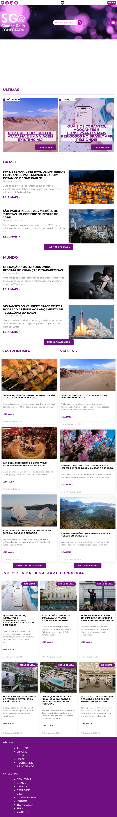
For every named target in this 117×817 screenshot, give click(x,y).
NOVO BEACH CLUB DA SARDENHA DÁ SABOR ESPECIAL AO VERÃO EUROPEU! (27, 531)
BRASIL (21, 782)
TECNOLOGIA (25, 804)
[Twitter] (2, 3)
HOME (21, 759)
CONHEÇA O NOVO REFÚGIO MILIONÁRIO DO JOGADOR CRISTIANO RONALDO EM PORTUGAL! (57, 700)
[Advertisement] (58, 62)
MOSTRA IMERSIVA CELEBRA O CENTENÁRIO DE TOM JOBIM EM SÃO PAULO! (19, 699)
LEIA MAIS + (11, 197)
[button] (112, 22)
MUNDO (22, 801)
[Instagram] (7, 3)
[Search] (80, 22)
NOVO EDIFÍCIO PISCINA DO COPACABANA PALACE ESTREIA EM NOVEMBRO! (56, 617)
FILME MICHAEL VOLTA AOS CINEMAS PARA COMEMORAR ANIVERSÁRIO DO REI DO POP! (97, 617)
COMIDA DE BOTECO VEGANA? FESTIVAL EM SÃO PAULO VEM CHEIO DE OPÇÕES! (29, 396)
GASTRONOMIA (26, 797)
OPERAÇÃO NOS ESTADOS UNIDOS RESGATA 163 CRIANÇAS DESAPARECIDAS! (33, 268)
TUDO (20, 808)
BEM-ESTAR (24, 779)
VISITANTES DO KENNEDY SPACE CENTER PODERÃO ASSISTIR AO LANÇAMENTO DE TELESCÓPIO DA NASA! (33, 309)
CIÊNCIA (22, 786)
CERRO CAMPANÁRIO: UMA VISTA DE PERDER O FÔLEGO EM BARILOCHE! (86, 534)
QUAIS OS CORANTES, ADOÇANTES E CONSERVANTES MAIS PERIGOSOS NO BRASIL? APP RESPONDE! (30, 133)
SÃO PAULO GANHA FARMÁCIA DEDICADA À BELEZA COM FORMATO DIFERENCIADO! (97, 699)
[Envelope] (62, 3)
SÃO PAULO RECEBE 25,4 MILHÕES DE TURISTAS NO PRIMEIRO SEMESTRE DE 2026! (30, 214)
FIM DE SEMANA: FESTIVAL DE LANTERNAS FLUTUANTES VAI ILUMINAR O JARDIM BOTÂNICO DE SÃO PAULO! (34, 175)
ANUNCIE (23, 748)
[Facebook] (16, 3)
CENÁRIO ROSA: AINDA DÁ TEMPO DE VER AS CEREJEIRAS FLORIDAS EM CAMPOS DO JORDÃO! (86, 135)
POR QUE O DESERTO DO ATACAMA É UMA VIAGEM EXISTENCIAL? (84, 396)
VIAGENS (22, 812)
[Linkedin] (11, 3)
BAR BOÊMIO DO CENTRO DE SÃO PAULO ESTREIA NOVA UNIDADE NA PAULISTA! (25, 464)
